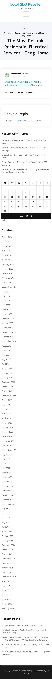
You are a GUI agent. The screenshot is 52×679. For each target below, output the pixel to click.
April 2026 (6, 255)
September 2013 (9, 576)
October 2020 (8, 554)
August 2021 (7, 509)
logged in (20, 120)
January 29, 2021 (18, 77)
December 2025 (8, 273)
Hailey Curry (7, 169)
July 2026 (6, 241)
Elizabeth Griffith (9, 155)
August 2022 (7, 454)
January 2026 (7, 269)
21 (33, 201)
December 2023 (8, 382)
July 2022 (6, 459)
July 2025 (6, 296)
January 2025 (7, 323)
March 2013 (7, 604)
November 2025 (9, 278)
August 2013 (7, 581)
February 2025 (8, 318)
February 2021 (8, 536)
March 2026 (7, 260)
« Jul (3, 220)
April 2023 (6, 418)
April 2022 (6, 472)
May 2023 (6, 414)
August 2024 (7, 346)
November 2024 (9, 332)
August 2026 (7, 237)
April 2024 (6, 364)
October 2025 (8, 282)
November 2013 (9, 567)
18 (12, 201)
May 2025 (6, 305)
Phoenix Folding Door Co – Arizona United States (22, 625)
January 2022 (7, 486)
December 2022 (8, 436)
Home (26, 28)
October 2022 (8, 445)
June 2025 (6, 300)
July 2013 (6, 585)
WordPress (26, 670)
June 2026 (6, 246)
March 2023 (7, 423)
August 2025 (7, 291)
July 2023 (6, 404)
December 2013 (8, 563)
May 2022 (6, 468)
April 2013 (6, 599)
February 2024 (8, 373)
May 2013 (6, 595)
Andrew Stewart (8, 147)
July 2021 (6, 513)
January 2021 (7, 540)
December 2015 (8, 558)
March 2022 (7, 477)
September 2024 (9, 341)
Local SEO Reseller (26, 4)
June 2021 (6, 518)
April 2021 (6, 527)
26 (19, 206)
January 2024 (7, 377)
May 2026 (6, 250)
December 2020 (8, 545)
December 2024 (8, 327)
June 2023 (6, 409)
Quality (42, 670)
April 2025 (6, 309)
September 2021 (9, 504)
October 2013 (8, 572)
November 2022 (9, 441)
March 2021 (7, 531)
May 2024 (6, 359)
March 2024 (7, 368)
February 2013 (8, 608)
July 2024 (6, 350)
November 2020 (9, 549)
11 (12, 197)
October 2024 (8, 337)
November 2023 (9, 386)
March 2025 (7, 314)
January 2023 (7, 432)
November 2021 (9, 495)
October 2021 (8, 499)
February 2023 (8, 427)
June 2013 (6, 590)
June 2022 (6, 463)
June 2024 (6, 355)
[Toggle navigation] (26, 14)
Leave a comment (15, 92)
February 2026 (8, 264)
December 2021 (8, 490)
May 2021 (6, 522)
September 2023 (9, 395)
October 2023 (8, 391)
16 (47, 197)
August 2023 (7, 400)
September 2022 (9, 450)
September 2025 (9, 287)
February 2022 (8, 481)
